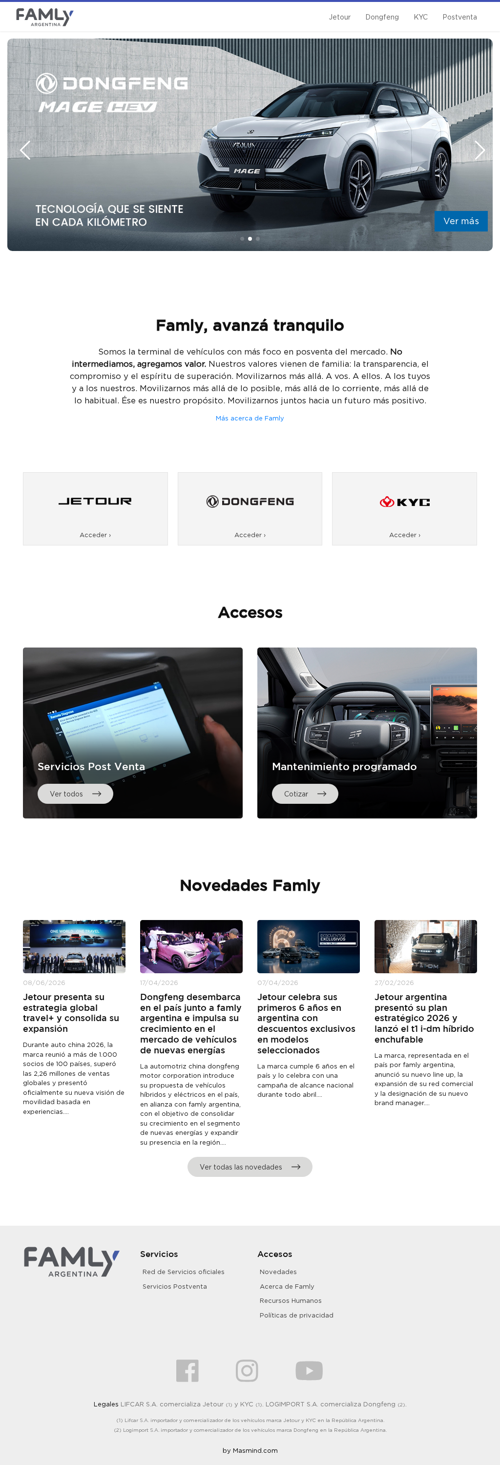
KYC (421, 17)
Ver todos (67, 793)
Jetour (340, 17)
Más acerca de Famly (250, 418)
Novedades (278, 1271)
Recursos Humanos (291, 1300)
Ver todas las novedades (242, 1167)
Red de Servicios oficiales (184, 1271)
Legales (106, 1404)
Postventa (459, 17)
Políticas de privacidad (296, 1315)
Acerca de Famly (287, 1286)
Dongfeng (382, 17)
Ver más (461, 221)
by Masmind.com (250, 1450)
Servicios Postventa (175, 1286)
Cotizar (297, 793)
